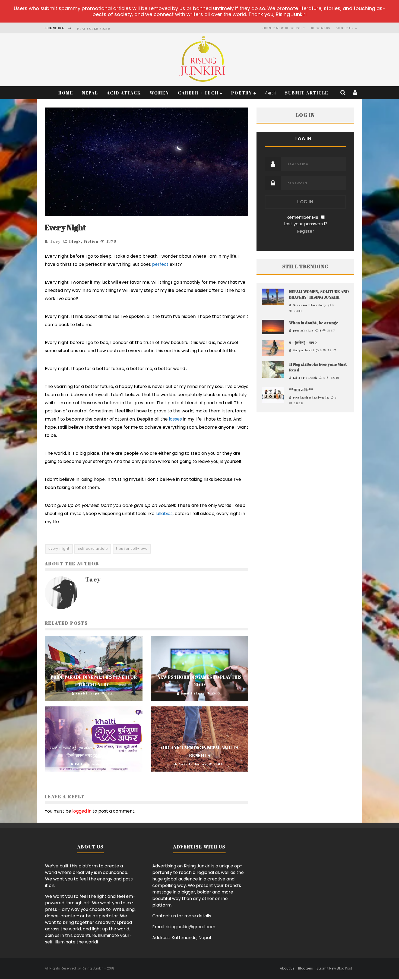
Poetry (241, 93)
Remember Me (302, 217)
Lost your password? (305, 224)
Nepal (90, 93)
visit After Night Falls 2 (101, 28)
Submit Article (306, 93)
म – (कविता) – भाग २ (303, 342)
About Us (345, 28)
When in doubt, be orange (313, 322)
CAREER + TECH (198, 93)
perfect (160, 264)
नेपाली (270, 93)
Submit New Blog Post (283, 28)
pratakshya (303, 330)
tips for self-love (131, 548)
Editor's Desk (87, 764)
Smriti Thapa (88, 693)
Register (305, 231)
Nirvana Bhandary (309, 305)
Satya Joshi (303, 350)
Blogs (75, 241)
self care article (93, 548)
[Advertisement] (305, 472)
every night (58, 548)
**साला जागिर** (301, 389)
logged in (81, 811)
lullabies (164, 513)
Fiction (91, 241)
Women (159, 93)
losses (175, 419)
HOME (65, 93)
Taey (55, 241)
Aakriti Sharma (193, 764)
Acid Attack (124, 93)
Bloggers (320, 28)
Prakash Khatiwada (311, 397)
